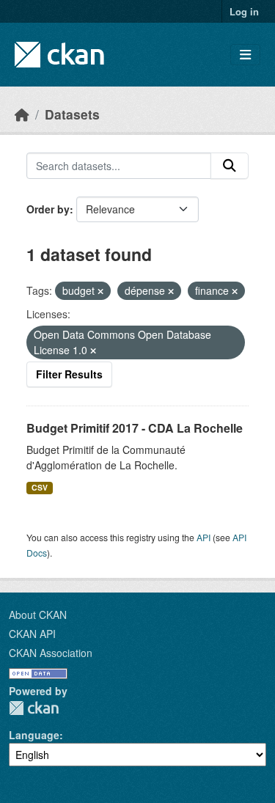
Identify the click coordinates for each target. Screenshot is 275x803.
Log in (244, 11)
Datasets (72, 114)
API (203, 537)
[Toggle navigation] (245, 54)
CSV (40, 487)
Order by (48, 209)
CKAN (34, 708)
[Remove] (100, 291)
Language (34, 734)
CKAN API (32, 633)
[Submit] (229, 166)
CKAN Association (50, 652)
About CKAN (38, 614)
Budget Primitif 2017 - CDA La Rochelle (134, 427)
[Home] (22, 114)
